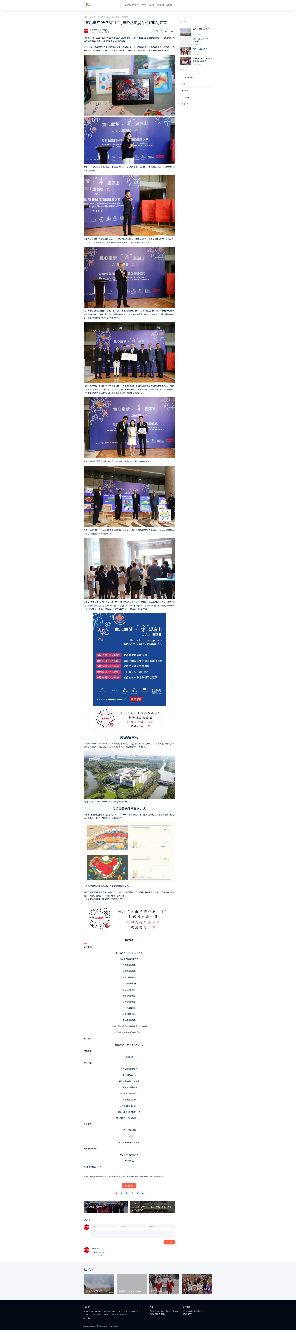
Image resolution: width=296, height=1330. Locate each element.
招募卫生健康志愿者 (200, 49)
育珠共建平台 (187, 1314)
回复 (101, 1256)
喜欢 (130, 1186)
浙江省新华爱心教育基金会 (192, 1311)
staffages (95, 1248)
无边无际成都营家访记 (201, 29)
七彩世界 (151, 5)
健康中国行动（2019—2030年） (201, 40)
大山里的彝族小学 (131, 5)
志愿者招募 (160, 5)
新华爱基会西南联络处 (99, 30)
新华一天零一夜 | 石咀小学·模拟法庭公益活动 (202, 60)
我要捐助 (169, 5)
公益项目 (143, 5)
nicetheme (114, 1326)
